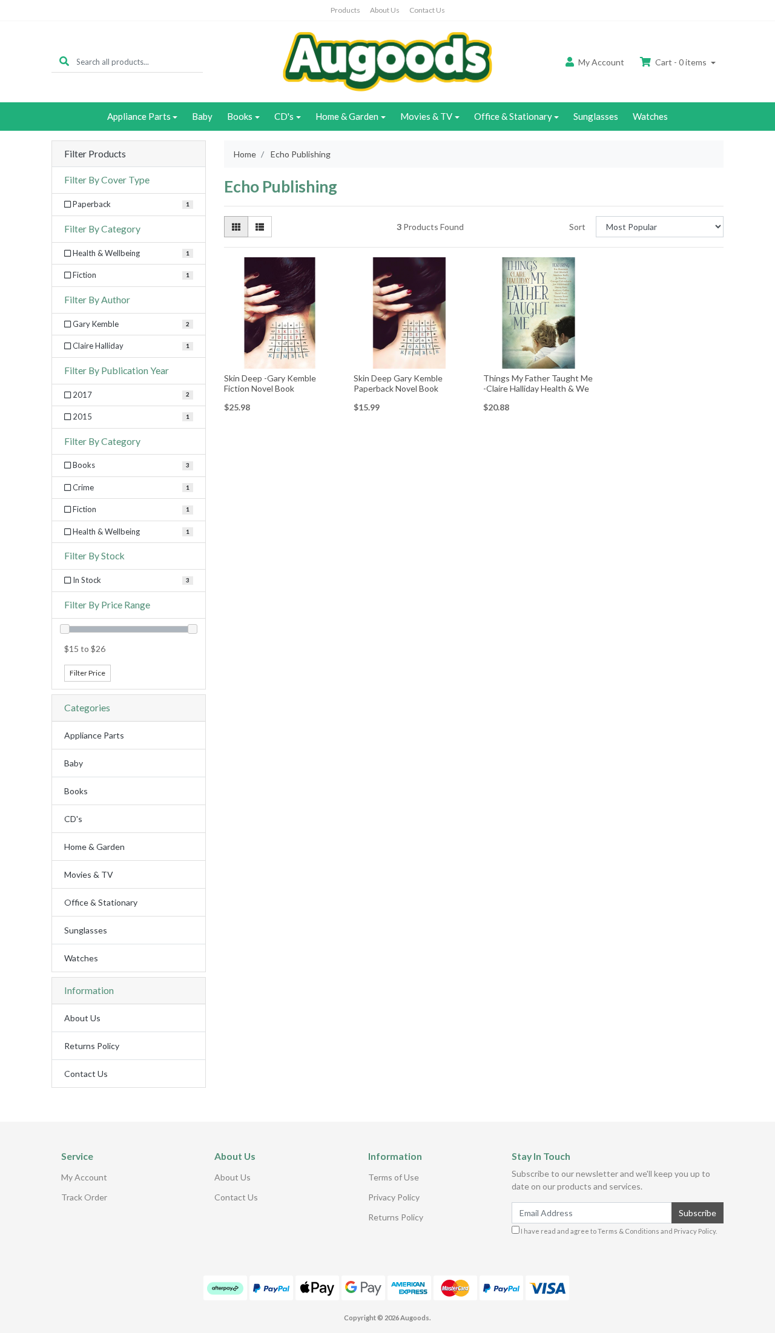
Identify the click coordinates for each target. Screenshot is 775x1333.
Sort (577, 227)
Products (345, 10)
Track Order (84, 1197)
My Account (84, 1177)
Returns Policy (91, 1046)
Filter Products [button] (95, 153)
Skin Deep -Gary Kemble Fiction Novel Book (270, 383)
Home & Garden (346, 116)
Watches (650, 116)
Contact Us (427, 10)
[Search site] (64, 61)
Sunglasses (595, 116)
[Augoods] (387, 61)
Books (239, 116)
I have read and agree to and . (618, 1231)
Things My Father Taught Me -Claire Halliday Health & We (538, 383)
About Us (385, 10)
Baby (202, 116)
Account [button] (601, 62)
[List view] (260, 226)
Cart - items (680, 62)
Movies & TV (426, 116)
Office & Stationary (513, 116)
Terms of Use (393, 1177)
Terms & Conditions (628, 1231)
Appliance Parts (139, 116)
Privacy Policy (394, 1197)
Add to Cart (279, 360)
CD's (284, 116)
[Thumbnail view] (236, 226)
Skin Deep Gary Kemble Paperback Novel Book (398, 383)
